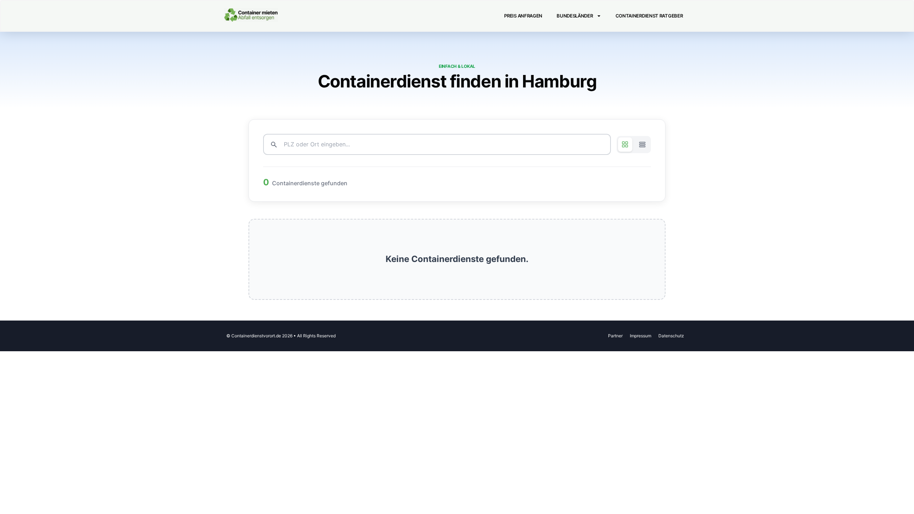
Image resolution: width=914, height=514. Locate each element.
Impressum (640, 335)
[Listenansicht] (642, 144)
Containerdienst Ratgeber (649, 16)
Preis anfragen (523, 16)
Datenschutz (671, 335)
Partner (615, 335)
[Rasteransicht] (625, 144)
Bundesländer (575, 16)
